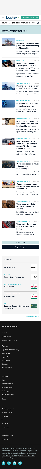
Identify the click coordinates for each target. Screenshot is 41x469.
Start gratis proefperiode (30, 17)
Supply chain (6, 357)
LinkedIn (5, 416)
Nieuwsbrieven (10, 326)
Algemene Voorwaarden (9, 455)
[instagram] (20, 463)
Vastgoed (4, 364)
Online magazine (7, 387)
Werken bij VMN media (9, 340)
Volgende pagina (20, 247)
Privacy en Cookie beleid (27, 455)
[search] (37, 23)
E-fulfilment (6, 360)
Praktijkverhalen (7, 384)
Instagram (5, 427)
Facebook (5, 423)
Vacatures (5, 439)
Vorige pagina (20, 242)
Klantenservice (6, 336)
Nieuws (4, 399)
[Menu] (3, 18)
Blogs (3, 380)
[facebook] (3, 463)
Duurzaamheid (7, 368)
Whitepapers (6, 391)
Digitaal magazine (8, 394)
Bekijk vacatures (31, 316)
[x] (9, 463)
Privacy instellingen (8, 458)
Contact (4, 333)
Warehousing (6, 353)
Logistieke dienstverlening (10, 350)
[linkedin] (14, 463)
